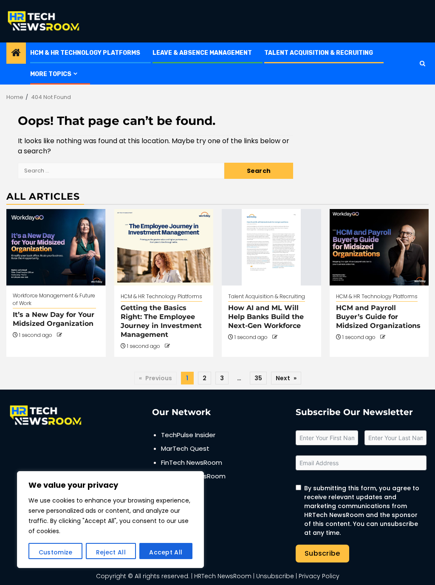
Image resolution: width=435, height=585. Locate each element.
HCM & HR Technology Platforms (85, 53)
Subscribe (322, 553)
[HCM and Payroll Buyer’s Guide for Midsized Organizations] (379, 247)
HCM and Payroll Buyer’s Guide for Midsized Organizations (378, 317)
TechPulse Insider (188, 434)
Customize (56, 552)
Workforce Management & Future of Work (54, 299)
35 (258, 378)
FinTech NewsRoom (191, 462)
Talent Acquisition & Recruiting (318, 53)
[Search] (422, 63)
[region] (110, 519)
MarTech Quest (185, 448)
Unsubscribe (275, 576)
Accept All (165, 552)
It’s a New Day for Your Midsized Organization (53, 319)
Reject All (111, 552)
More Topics (50, 74)
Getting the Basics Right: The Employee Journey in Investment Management (161, 321)
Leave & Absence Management (202, 53)
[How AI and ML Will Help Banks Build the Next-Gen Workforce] (271, 247)
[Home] (16, 53)
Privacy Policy (319, 576)
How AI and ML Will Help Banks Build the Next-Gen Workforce (266, 317)
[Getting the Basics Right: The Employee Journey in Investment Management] (164, 247)
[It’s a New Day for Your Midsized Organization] (56, 247)
